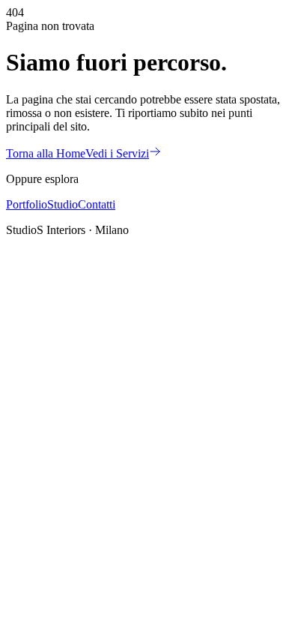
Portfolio (26, 204)
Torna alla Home (45, 153)
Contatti (96, 204)
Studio (62, 204)
